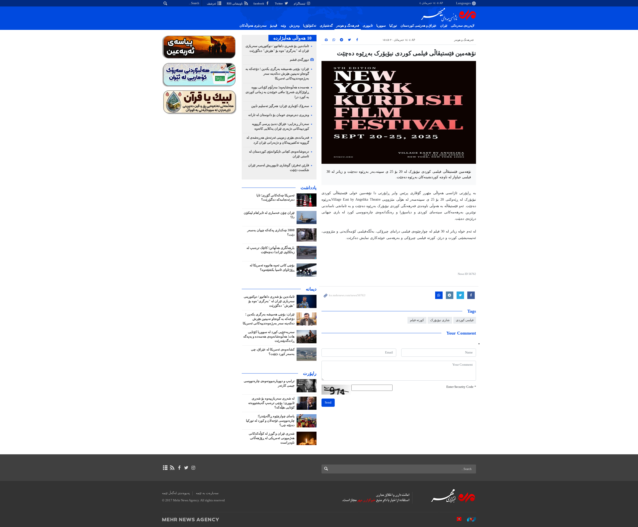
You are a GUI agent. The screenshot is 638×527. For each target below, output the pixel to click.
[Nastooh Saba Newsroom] (469, 519)
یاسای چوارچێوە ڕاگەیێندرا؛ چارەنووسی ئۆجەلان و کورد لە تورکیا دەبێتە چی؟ (270, 420)
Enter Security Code (461, 387)
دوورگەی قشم (299, 59)
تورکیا (393, 25)
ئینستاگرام (300, 3)
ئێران (443, 25)
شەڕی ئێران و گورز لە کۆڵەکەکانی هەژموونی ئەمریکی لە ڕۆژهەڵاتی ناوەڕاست (272, 438)
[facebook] (179, 467)
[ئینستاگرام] (193, 467)
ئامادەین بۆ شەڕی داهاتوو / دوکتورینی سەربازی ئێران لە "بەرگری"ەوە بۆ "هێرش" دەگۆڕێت (269, 301)
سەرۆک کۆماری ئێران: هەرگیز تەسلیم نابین (280, 106)
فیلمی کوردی (465, 320)
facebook (259, 3)
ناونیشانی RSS (235, 3)
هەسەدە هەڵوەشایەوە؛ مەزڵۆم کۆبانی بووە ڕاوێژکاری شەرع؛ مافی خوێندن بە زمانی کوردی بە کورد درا (277, 92)
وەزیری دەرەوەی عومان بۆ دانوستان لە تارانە (278, 115)
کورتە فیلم (417, 320)
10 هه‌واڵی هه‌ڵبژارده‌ (292, 38)
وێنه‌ (283, 25)
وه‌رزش (294, 25)
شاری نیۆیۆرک (440, 320)
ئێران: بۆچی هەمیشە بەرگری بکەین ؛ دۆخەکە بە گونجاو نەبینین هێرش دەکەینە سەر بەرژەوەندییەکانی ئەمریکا (277, 73)
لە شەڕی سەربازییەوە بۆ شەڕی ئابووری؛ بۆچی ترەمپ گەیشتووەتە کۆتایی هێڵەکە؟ (271, 403)
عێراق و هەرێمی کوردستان (418, 25)
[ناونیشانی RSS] (172, 467)
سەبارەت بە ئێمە (207, 493)
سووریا (381, 25)
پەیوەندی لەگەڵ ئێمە (176, 493)
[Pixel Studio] (456, 519)
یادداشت (309, 187)
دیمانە (311, 289)
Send (328, 402)
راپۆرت (310, 373)
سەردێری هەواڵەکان (253, 25)
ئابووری (368, 25)
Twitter (279, 3)
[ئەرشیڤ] (165, 467)
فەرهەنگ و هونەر (347, 25)
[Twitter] (186, 467)
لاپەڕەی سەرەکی (462, 25)
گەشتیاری (326, 25)
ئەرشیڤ (212, 3)
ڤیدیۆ (273, 25)
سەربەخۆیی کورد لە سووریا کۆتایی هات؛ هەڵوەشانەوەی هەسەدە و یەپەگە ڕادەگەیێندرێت (269, 336)
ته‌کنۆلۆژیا (309, 25)
